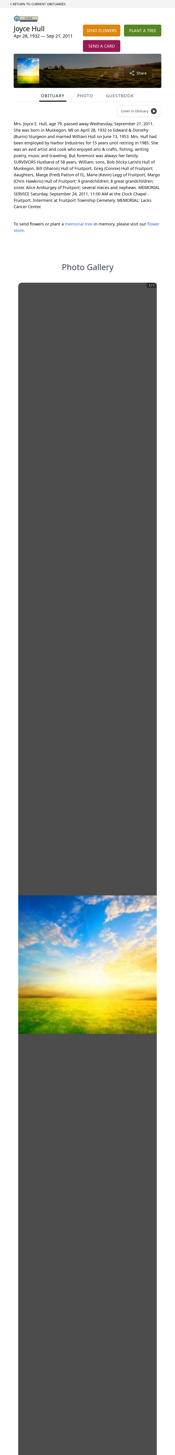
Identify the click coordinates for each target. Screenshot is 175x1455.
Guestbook (120, 95)
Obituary (52, 95)
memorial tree (79, 224)
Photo (85, 95)
